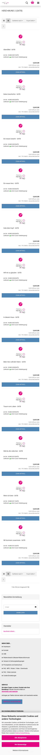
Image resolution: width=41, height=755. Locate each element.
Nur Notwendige (20, 744)
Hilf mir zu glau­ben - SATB (12, 273)
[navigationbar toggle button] (38, 3)
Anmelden (20, 612)
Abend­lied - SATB (9, 49)
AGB (4, 654)
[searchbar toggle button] (27, 3)
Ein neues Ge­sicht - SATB (12, 139)
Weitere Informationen (20, 750)
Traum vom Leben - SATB (12, 406)
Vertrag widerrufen (12, 701)
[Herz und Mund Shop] (4, 3)
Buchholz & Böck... (9, 631)
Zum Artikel (20, 72)
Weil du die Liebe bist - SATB (13, 451)
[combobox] (17, 20)
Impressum (6, 646)
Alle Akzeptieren (21, 738)
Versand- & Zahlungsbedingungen (13, 661)
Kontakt (5, 650)
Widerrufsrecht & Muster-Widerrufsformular (16, 657)
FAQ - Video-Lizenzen (9, 672)
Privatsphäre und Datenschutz (12, 665)
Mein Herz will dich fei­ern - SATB (14, 362)
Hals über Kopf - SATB (11, 228)
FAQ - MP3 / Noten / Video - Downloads (15, 668)
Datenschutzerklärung (22, 733)
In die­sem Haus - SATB (11, 317)
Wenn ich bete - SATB (10, 496)
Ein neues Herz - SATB (11, 183)
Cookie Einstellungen (9, 675)
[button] (4, 20)
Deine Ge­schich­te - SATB (11, 94)
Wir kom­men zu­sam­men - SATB (14, 540)
